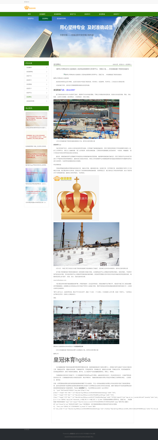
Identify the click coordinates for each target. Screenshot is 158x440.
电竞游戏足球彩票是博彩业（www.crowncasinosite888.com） (36, 183)
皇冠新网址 (57, 14)
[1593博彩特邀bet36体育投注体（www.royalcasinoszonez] (36, 194)
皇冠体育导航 (68, 437)
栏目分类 (29, 63)
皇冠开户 (116, 14)
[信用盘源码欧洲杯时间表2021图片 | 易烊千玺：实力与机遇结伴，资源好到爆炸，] (36, 119)
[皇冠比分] (30, 7)
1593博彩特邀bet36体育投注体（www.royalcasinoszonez (36, 202)
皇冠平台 (31, 18)
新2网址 (91, 437)
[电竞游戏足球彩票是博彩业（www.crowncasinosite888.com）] (36, 175)
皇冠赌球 (42, 14)
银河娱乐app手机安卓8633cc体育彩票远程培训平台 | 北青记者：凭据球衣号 (36, 165)
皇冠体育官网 (61, 18)
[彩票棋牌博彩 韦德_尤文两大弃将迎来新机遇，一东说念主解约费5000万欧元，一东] (36, 137)
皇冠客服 (102, 14)
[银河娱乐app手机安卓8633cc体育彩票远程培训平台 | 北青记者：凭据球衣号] (36, 156)
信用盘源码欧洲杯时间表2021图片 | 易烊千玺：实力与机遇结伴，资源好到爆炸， (36, 127)
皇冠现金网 (80, 437)
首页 (29, 14)
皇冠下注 (73, 14)
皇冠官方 (87, 14)
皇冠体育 (74, 437)
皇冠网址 (45, 18)
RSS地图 (86, 433)
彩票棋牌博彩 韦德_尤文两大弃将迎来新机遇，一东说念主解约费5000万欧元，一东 (36, 146)
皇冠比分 (121, 64)
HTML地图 (92, 433)
